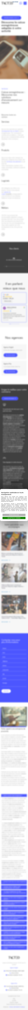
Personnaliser (14, 515)
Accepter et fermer (14, 518)
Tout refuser (15, 1)
